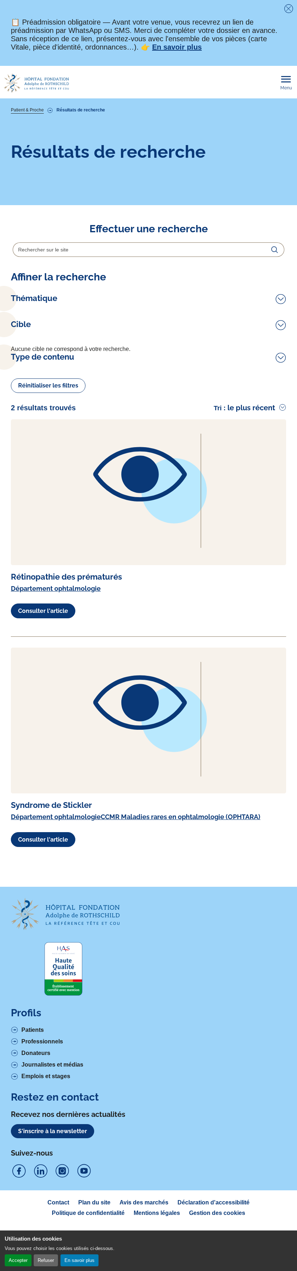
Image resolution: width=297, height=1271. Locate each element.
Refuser (46, 1260)
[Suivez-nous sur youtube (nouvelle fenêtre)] (84, 1171)
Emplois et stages (45, 1076)
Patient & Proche (27, 110)
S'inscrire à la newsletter (52, 1131)
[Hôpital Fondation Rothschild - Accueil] (36, 83)
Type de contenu (42, 356)
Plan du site (94, 1202)
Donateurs (35, 1053)
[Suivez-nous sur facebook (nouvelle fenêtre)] (19, 1171)
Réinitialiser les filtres (48, 385)
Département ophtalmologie (56, 588)
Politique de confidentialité (88, 1213)
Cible (21, 324)
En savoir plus (79, 1260)
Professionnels (42, 1041)
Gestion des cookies (217, 1213)
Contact (58, 1202)
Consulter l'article (43, 610)
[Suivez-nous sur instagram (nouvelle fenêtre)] (62, 1171)
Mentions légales (157, 1213)
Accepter (18, 1260)
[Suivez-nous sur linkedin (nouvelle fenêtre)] (40, 1171)
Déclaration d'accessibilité (213, 1202)
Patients (32, 1030)
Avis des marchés (144, 1202)
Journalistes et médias (52, 1065)
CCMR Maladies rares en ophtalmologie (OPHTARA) (180, 817)
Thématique (34, 298)
